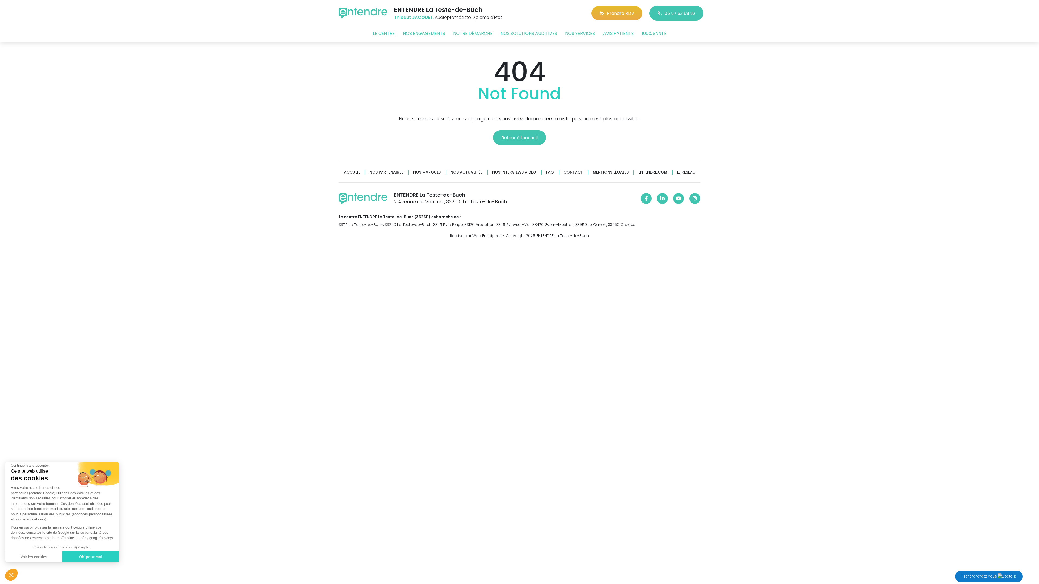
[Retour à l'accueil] (363, 13)
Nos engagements (424, 33)
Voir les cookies (34, 557)
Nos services (580, 33)
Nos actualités (466, 172)
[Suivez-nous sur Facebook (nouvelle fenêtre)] (646, 198)
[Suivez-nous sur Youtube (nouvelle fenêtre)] (678, 198)
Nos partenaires (386, 172)
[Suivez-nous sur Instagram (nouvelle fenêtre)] (694, 198)
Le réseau (686, 172)
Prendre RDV (620, 13)
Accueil (352, 172)
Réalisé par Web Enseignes (476, 235)
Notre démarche (472, 33)
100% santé (654, 33)
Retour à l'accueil (519, 138)
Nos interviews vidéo (514, 172)
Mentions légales (611, 172)
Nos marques (427, 172)
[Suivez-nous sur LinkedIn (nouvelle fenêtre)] (662, 198)
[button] (11, 574)
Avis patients (618, 33)
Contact (573, 172)
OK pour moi (90, 557)
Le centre (384, 33)
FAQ (550, 172)
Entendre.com (652, 172)
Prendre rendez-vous (980, 576)
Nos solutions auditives (529, 33)
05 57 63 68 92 (680, 13)
